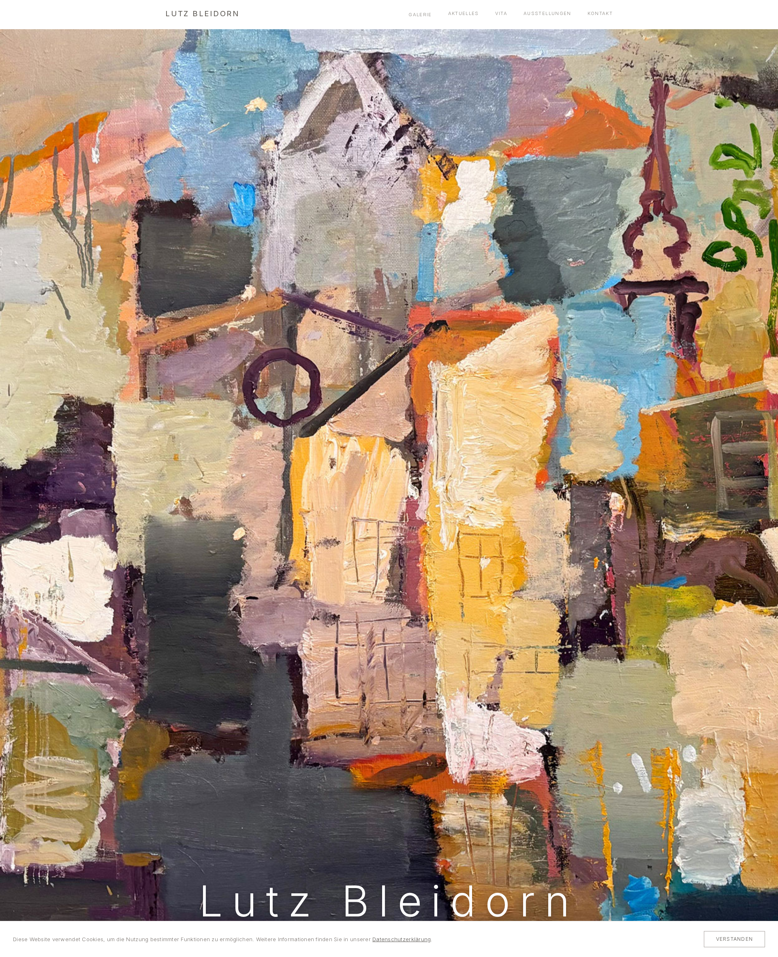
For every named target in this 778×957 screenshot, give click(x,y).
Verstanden (734, 939)
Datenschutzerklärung (401, 939)
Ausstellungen (547, 13)
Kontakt (600, 13)
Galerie (420, 14)
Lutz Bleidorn (202, 13)
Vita (501, 13)
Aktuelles (463, 13)
